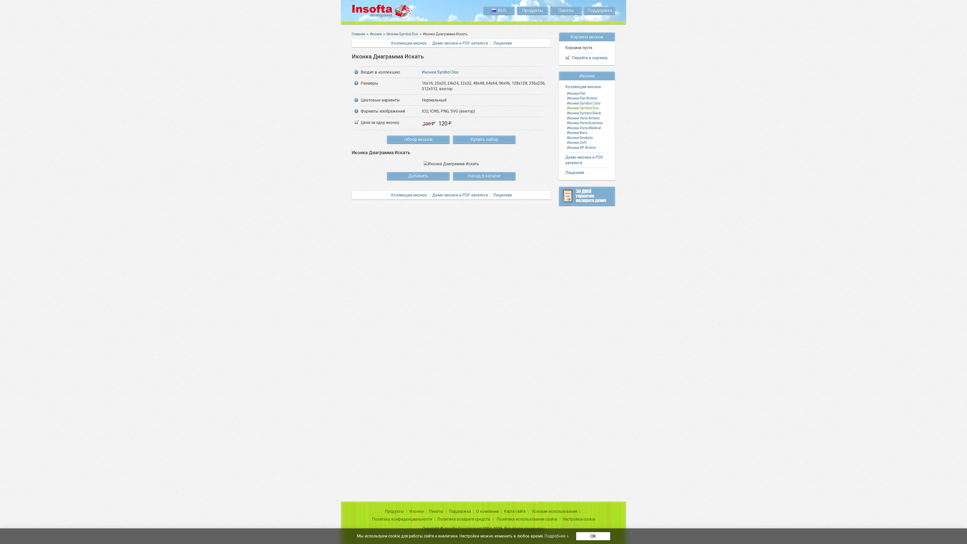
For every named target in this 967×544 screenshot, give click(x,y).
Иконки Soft (577, 143)
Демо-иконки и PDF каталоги (460, 43)
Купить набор (484, 139)
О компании (487, 511)
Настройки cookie (579, 519)
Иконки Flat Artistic (582, 98)
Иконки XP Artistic (581, 148)
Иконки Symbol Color (584, 103)
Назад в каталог (484, 176)
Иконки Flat (576, 93)
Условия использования (554, 511)
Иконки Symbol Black (584, 113)
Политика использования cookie (527, 519)
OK (593, 536)
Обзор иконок (418, 139)
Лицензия (502, 43)
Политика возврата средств (463, 519)
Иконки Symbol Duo (440, 72)
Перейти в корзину (590, 57)
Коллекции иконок (409, 43)
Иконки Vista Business (585, 123)
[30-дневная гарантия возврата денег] (587, 196)
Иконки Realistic (580, 138)
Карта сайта (515, 511)
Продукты (532, 10)
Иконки (416, 511)
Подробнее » (556, 536)
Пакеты (566, 10)
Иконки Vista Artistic (583, 118)
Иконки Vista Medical (584, 128)
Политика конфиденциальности (402, 519)
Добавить (418, 176)
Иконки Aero (577, 133)
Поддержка (599, 10)
